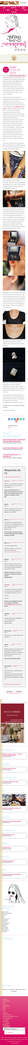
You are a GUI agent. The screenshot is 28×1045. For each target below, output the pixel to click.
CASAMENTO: (9, 830)
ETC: (4, 870)
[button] (9, 419)
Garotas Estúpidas (5, 923)
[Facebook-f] (19, 50)
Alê (5, 481)
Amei (9, 427)
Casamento (6, 1006)
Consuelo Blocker (5, 918)
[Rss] (24, 50)
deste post (15, 108)
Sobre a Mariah (7, 1014)
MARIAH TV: (8, 750)
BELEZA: (6, 817)
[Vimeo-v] (21, 50)
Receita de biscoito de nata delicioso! (11, 808)
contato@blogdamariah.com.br (12, 604)
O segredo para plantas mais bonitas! (11, 874)
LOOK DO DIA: (9, 777)
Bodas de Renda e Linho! (8, 834)
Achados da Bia (5, 911)
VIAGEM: (6, 764)
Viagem (5, 999)
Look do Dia (6, 1001)
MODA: (5, 857)
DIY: (3, 791)
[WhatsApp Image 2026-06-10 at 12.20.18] (12, 742)
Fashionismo (4, 921)
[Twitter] (16, 50)
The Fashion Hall (5, 930)
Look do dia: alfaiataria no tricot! (13, 448)
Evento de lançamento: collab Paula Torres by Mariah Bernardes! (14, 440)
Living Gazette (5, 927)
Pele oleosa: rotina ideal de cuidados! (11, 821)
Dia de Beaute (5, 920)
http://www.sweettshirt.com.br (12, 551)
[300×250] (12, 722)
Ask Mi (3, 916)
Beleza (5, 1004)
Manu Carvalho (5, 928)
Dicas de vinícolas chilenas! (9, 768)
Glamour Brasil (5, 924)
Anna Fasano (4, 914)
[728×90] (14, 4)
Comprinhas (13, 67)
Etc (4, 1011)
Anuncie (5, 1013)
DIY (4, 1002)
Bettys (3, 917)
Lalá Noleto (4, 925)
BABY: (4, 843)
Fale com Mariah (7, 1018)
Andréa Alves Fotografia (7, 913)
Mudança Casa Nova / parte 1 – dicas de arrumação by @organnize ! (12, 754)
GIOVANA (7, 585)
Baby (4, 1008)
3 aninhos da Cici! (6, 847)
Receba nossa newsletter (10, 1016)
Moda (4, 1009)
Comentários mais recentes (12, 477)
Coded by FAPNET (15, 1043)
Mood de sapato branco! (8, 861)
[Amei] (9, 425)
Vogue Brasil (4, 931)
